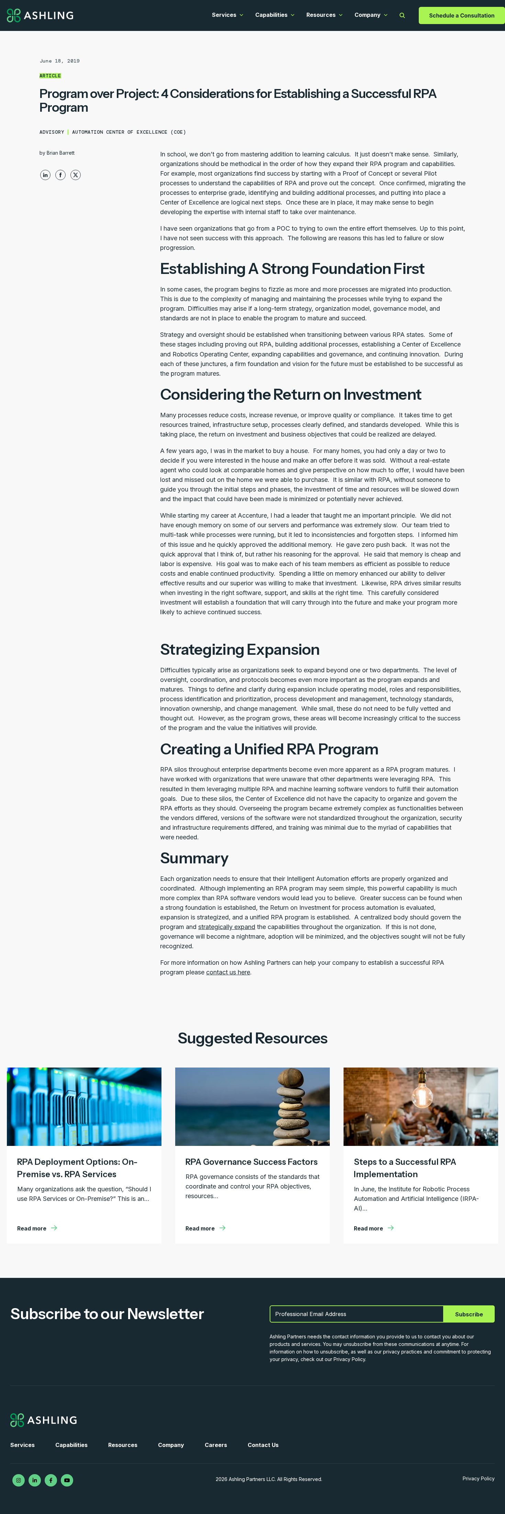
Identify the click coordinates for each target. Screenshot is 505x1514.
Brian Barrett (61, 153)
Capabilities (271, 14)
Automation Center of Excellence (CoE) (129, 132)
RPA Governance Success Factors (252, 1162)
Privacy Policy (479, 1478)
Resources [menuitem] (122, 1444)
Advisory (52, 132)
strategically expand (226, 926)
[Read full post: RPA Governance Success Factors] (252, 1143)
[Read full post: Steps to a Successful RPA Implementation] (421, 1143)
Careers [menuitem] (216, 1444)
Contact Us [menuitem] (263, 1444)
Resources (321, 14)
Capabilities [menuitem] (71, 1444)
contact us (222, 972)
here (244, 972)
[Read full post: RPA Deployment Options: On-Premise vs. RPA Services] (84, 1143)
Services (224, 14)
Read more (32, 1228)
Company (368, 14)
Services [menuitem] (22, 1444)
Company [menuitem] (171, 1444)
